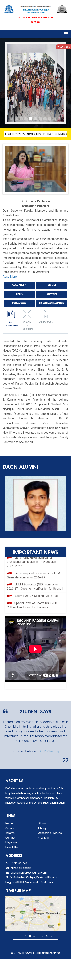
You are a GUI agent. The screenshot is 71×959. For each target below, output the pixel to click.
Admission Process (50, 833)
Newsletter (11, 847)
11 (59, 118)
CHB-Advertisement (27, 609)
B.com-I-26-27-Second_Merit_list (36, 583)
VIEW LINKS (63, 47)
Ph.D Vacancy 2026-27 (28, 602)
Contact (10, 837)
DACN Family (19, 285)
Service (9, 828)
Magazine (11, 842)
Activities (51, 294)
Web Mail (43, 837)
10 (54, 118)
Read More (10, 276)
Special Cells (19, 302)
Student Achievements (51, 302)
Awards (10, 833)
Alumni (52, 285)
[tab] (11, 319)
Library (19, 294)
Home (9, 823)
